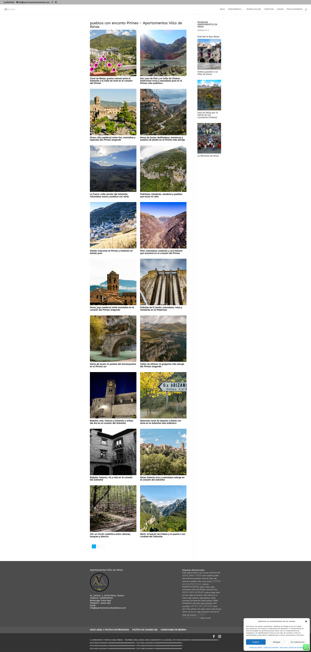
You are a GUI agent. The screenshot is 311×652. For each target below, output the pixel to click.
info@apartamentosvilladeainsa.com (108, 608)
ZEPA (217, 576)
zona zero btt (214, 573)
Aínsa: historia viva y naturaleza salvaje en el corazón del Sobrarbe (162, 478)
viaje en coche (205, 618)
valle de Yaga (210, 592)
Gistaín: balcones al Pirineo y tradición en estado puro (111, 252)
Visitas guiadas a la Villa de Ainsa (207, 73)
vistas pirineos (191, 609)
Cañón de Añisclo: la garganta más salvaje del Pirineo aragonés (162, 365)
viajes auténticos (194, 615)
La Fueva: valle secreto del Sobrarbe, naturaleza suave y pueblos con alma (109, 195)
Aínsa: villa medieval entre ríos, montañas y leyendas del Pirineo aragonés (112, 138)
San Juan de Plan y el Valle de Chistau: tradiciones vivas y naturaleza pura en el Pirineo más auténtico (161, 81)
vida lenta (196, 603)
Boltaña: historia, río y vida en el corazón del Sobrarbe (111, 478)
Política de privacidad (270, 647)
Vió (199, 609)
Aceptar (255, 642)
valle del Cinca (211, 590)
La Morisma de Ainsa (208, 156)
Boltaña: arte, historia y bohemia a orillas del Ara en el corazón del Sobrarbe (111, 421)
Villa (199, 581)
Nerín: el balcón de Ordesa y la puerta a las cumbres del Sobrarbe (162, 535)
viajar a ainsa (205, 587)
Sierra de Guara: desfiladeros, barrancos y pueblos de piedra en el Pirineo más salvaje (162, 138)
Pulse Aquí (106, 600)
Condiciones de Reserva (173, 629)
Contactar (268, 9)
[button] (306, 621)
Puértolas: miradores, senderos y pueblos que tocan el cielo (161, 195)
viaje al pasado (206, 603)
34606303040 (106, 598)
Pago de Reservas (294, 9)
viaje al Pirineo (192, 573)
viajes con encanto (196, 595)
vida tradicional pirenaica (191, 578)
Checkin (280, 9)
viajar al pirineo (204, 573)
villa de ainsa (192, 612)
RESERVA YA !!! (203, 30)
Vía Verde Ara (195, 601)
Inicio (222, 9)
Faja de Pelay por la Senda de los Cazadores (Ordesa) (207, 115)
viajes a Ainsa (205, 609)
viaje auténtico (193, 598)
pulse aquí (106, 603)
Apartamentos (234, 9)
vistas (184, 612)
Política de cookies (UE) (144, 629)
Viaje (184, 573)
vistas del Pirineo (198, 590)
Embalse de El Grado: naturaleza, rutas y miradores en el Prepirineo (161, 308)
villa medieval (208, 576)
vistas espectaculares (195, 585)
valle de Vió (214, 612)
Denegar (276, 642)
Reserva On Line (254, 9)
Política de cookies (255, 647)
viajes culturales (203, 612)
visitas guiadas (206, 601)
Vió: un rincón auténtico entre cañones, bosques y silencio (110, 535)
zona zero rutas (192, 575)
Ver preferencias (297, 642)
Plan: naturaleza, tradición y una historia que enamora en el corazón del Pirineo (161, 252)
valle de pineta (201, 606)
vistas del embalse (189, 615)
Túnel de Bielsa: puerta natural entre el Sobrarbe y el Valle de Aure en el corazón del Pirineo (111, 81)
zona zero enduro (193, 592)
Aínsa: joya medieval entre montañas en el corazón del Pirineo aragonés (112, 308)
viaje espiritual (204, 598)
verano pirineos (207, 581)
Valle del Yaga (207, 578)
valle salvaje (216, 609)
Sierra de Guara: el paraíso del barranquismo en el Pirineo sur (113, 365)
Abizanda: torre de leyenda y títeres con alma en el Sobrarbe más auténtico (160, 421)
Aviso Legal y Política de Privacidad (292, 647)
